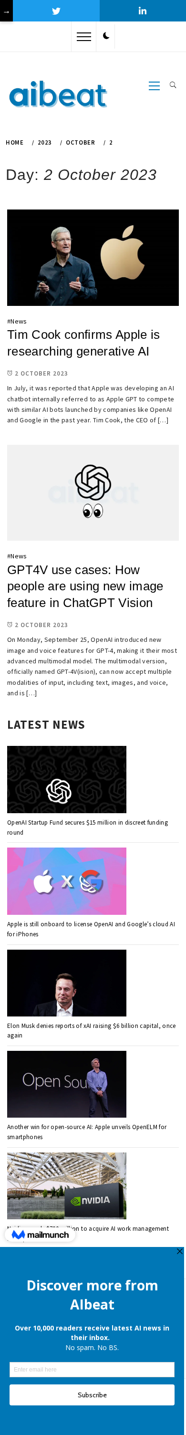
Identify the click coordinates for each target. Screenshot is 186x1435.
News (18, 321)
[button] (106, 36)
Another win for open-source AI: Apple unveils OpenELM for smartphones (86, 1132)
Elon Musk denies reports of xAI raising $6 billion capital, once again (91, 1031)
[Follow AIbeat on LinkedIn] (143, 10)
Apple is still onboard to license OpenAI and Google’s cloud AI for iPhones (91, 929)
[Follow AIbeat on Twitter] (56, 10)
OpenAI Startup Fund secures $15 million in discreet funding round (87, 827)
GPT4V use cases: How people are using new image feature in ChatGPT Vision (85, 586)
